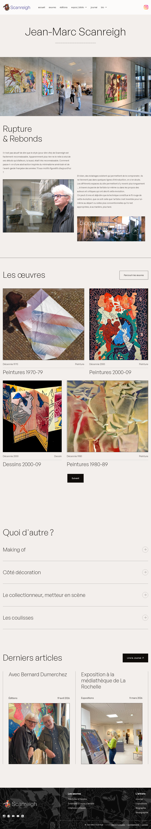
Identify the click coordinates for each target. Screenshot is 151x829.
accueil (41, 7)
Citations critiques (77, 808)
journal (94, 7)
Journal (139, 799)
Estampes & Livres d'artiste (81, 803)
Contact (145, 825)
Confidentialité (133, 825)
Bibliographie (142, 812)
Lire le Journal (135, 658)
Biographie (141, 808)
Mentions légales (118, 825)
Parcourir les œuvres (134, 275)
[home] (17, 7)
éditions (63, 7)
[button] (79, 7)
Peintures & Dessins (77, 799)
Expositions (141, 803)
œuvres (52, 7)
